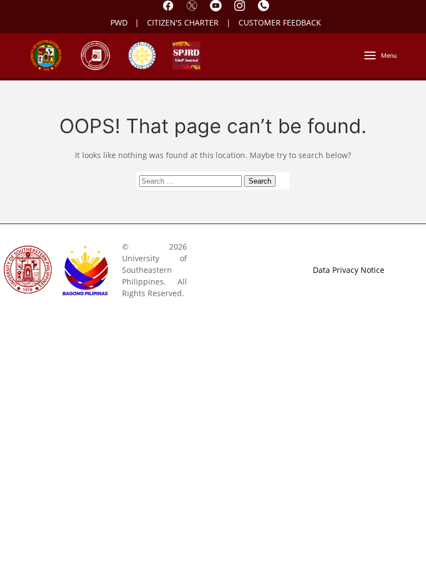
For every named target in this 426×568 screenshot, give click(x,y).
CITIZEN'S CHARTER (184, 22)
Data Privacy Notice (348, 270)
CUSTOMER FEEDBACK (280, 22)
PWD (119, 22)
